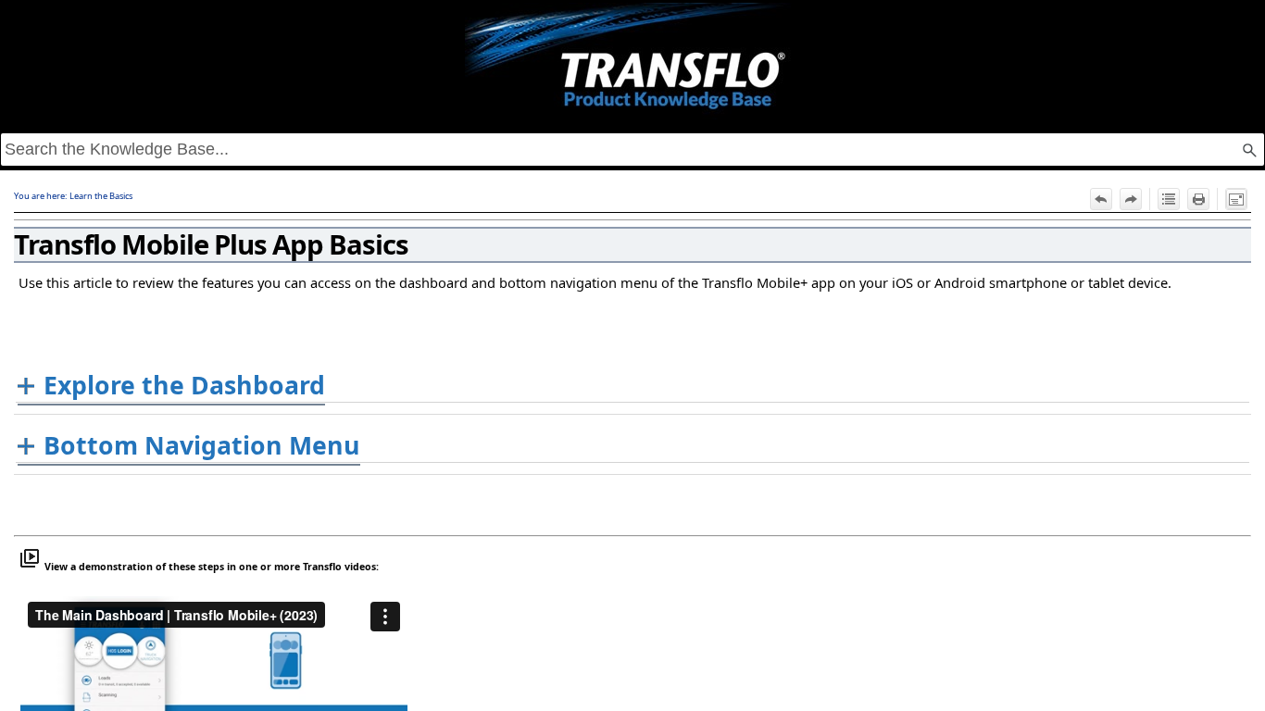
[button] (1249, 149)
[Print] (1198, 199)
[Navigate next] (1131, 199)
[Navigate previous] (1101, 199)
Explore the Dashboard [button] (184, 385)
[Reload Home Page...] (632, 61)
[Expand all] (1169, 199)
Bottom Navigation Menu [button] (202, 445)
